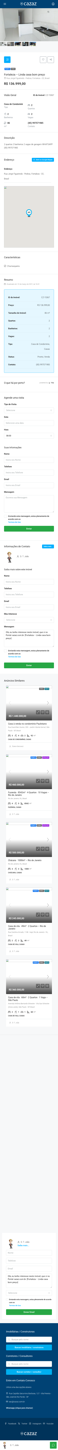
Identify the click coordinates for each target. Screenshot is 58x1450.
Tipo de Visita (10, 404)
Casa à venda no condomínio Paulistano (27, 723)
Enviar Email (29, 1312)
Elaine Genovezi (17, 746)
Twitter (24, 1424)
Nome (6, 454)
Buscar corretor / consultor (29, 1372)
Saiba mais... (48, 546)
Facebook (12, 1424)
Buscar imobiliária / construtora (29, 1347)
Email (6, 479)
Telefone (8, 466)
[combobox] (29, 410)
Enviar (29, 528)
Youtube (49, 1424)
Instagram (36, 1424)
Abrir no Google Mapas (43, 160)
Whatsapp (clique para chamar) (19, 1408)
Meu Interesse (10, 614)
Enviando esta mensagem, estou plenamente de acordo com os (28, 519)
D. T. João (15, 814)
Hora (6, 429)
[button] (29, 213)
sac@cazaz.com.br (17, 1402)
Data (6, 417)
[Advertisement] (29, 1069)
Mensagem (9, 492)
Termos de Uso (14, 522)
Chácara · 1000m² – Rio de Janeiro (24, 860)
